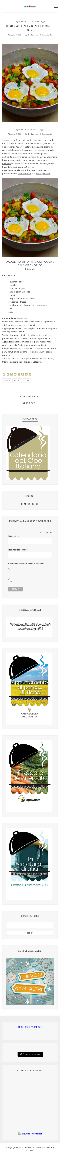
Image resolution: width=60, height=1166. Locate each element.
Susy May (31, 269)
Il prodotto (20, 21)
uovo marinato (24, 173)
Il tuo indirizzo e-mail (18, 549)
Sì (10, 571)
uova (26, 380)
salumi (17, 380)
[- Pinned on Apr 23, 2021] (13, 1081)
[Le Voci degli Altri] (30, 981)
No (11, 581)
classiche (12, 170)
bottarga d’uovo (43, 173)
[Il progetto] (30, 453)
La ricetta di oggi (37, 21)
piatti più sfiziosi (17, 160)
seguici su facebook (30, 1027)
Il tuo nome (14, 535)
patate (7, 380)
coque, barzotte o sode (31, 170)
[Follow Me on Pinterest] (30, 1134)
